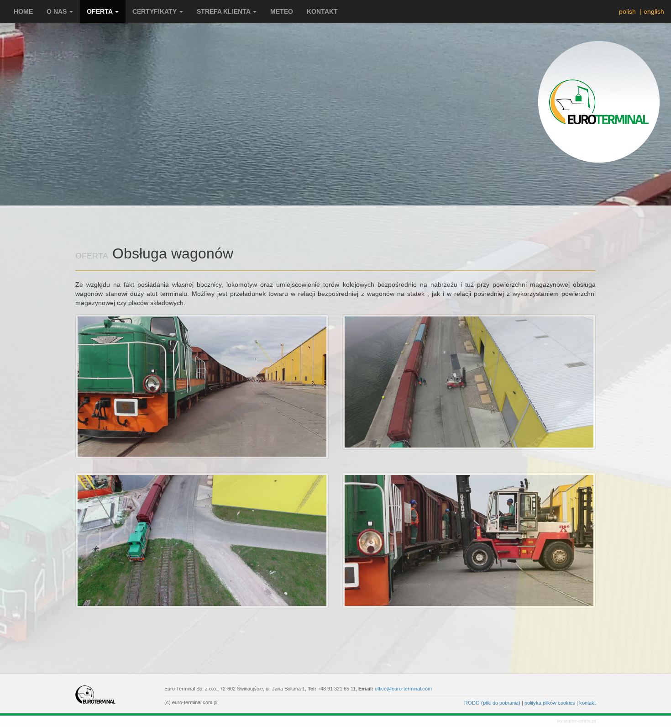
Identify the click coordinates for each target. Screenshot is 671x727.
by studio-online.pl (576, 720)
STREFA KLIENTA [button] (224, 11)
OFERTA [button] (100, 11)
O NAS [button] (57, 11)
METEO (281, 11)
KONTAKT (322, 11)
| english (652, 11)
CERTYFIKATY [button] (155, 11)
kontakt (587, 703)
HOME (23, 11)
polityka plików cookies (549, 703)
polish (626, 11)
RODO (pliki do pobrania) (492, 703)
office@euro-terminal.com (403, 688)
